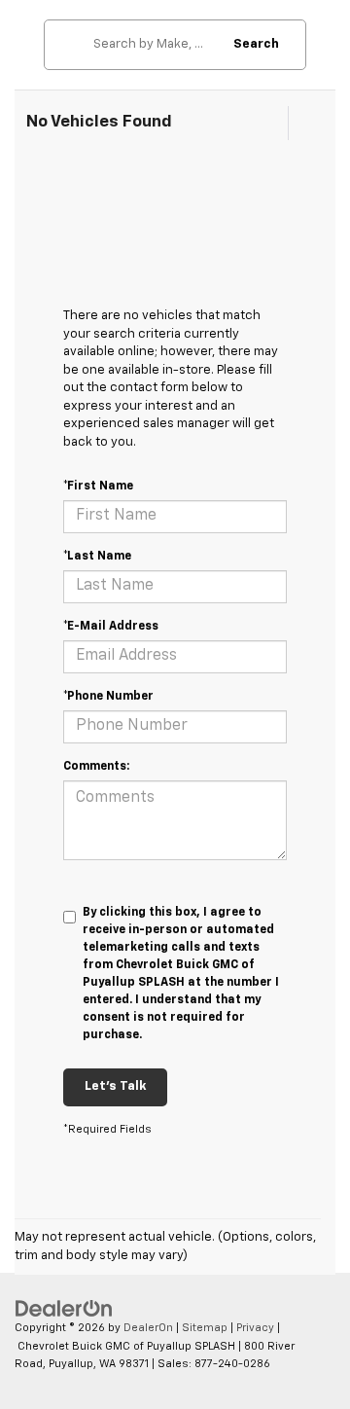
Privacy (255, 1327)
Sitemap (205, 1327)
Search (256, 44)
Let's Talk (115, 1086)
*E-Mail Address (110, 626)
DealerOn (148, 1327)
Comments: (96, 767)
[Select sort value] (304, 123)
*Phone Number (108, 697)
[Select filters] (269, 123)
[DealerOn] (64, 1309)
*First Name (98, 486)
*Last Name (97, 556)
